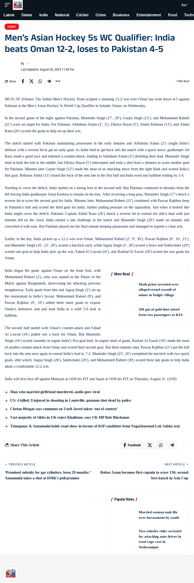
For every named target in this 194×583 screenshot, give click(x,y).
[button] (9, 5)
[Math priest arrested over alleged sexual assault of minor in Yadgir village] (123, 289)
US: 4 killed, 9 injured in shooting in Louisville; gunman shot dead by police (70, 400)
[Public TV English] (18, 5)
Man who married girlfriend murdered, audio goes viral (54, 392)
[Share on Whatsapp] (40, 81)
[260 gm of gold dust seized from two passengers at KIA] (123, 312)
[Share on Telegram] (49, 81)
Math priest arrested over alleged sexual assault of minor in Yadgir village (159, 289)
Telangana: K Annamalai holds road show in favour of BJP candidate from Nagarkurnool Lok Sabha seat (94, 426)
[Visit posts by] (12, 67)
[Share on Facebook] (23, 81)
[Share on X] (31, 81)
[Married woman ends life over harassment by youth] (123, 515)
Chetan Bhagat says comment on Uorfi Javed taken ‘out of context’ (63, 409)
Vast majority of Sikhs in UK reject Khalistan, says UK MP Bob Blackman (69, 417)
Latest (12, 26)
